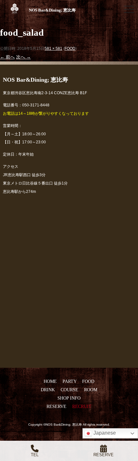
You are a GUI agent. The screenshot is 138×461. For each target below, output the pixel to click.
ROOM (90, 389)
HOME (50, 381)
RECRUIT (81, 406)
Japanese (104, 433)
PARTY (69, 381)
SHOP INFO (69, 398)
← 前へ (7, 56)
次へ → (23, 56)
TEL (35, 454)
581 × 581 (53, 48)
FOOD (70, 48)
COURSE (69, 389)
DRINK (48, 389)
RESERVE (56, 406)
